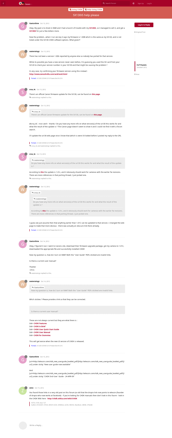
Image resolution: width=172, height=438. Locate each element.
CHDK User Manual (42, 332)
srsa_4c (37, 111)
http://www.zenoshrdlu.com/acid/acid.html (48, 74)
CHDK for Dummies (42, 335)
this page (96, 94)
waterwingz (39, 160)
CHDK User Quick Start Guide (46, 329)
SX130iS (32, 31)
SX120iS (92, 28)
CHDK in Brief (39, 326)
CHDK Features (40, 323)
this (42, 172)
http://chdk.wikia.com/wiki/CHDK (62, 398)
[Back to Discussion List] (3, 3)
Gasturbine (39, 287)
